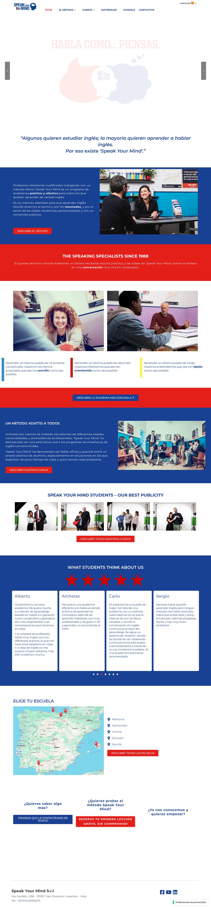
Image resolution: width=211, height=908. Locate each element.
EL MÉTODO (66, 9)
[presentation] (4, 630)
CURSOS (87, 9)
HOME (48, 9)
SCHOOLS (129, 9)
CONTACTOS (146, 9)
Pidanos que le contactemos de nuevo (43, 819)
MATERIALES (109, 9)
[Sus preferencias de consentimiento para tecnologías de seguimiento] (189, 902)
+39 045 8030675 (28, 900)
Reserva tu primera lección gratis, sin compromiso (105, 821)
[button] (94, 674)
